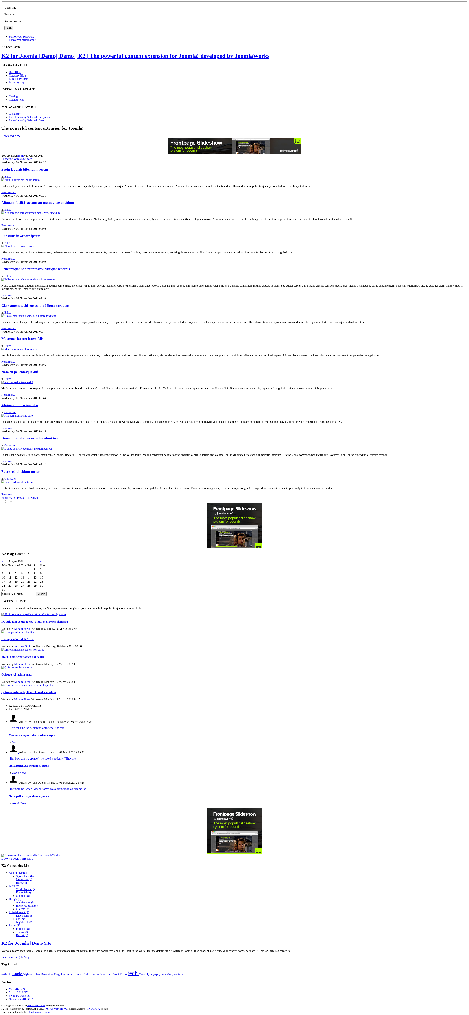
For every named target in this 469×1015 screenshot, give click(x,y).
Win (164, 974)
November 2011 (21, 999)
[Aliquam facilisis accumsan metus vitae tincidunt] (30, 212)
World (180, 974)
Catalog (13, 96)
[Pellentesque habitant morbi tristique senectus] (29, 279)
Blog (14, 742)
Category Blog (17, 75)
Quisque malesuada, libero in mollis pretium (28, 692)
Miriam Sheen (22, 628)
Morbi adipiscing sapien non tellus (22, 656)
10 (26, 497)
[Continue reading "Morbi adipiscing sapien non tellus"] (22, 649)
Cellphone (27, 974)
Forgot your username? (22, 39)
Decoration (47, 974)
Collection (10, 412)
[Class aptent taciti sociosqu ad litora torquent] (28, 315)
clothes (36, 974)
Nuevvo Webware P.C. (56, 1008)
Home (20, 155)
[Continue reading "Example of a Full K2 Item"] (18, 632)
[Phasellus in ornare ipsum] (17, 246)
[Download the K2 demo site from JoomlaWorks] (30, 855)
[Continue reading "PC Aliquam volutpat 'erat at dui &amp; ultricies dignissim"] (33, 614)
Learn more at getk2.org (15, 957)
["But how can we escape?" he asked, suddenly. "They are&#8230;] (14, 752)
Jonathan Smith (23, 646)
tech (133, 973)
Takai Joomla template (39, 1012)
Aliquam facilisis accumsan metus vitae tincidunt (37, 202)
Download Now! (11, 135)
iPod (86, 974)
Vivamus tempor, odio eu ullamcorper (32, 735)
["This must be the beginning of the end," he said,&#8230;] (14, 721)
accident (5, 974)
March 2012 (18, 992)
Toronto (143, 974)
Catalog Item (16, 99)
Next (31, 497)
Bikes (7, 176)
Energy (57, 974)
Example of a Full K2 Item (17, 639)
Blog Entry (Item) (19, 78)
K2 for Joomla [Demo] (135, 56)
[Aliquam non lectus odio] (17, 415)
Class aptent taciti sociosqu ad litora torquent (35, 305)
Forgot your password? (22, 36)
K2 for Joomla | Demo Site (26, 943)
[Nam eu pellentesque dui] (17, 382)
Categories (15, 113)
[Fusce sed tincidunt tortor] (17, 482)
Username (10, 7)
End (36, 497)
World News (19, 772)
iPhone (78, 974)
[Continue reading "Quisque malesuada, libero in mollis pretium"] (28, 685)
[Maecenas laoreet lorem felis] (19, 349)
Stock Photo (120, 974)
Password (10, 14)
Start (4, 497)
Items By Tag (16, 82)
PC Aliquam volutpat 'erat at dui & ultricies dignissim (34, 621)
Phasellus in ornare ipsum (20, 236)
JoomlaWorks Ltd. (36, 1005)
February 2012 (20, 995)
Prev (9, 497)
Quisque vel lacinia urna (16, 674)
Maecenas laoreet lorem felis (22, 339)
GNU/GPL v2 (93, 1008)
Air (10, 974)
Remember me (12, 21)
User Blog (15, 72)
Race (109, 974)
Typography (154, 974)
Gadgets (67, 974)
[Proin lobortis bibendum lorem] (20, 179)
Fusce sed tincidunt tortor (20, 471)
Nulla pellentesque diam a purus (29, 765)
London (94, 974)
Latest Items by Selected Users (26, 120)
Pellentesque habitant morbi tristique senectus (35, 269)
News (103, 974)
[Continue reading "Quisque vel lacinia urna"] (16, 667)
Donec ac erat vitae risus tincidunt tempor (32, 438)
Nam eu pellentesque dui (19, 372)
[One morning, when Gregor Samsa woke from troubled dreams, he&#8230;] (14, 782)
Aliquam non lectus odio (19, 405)
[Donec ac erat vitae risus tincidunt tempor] (26, 448)
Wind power (172, 974)
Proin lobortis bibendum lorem (24, 169)
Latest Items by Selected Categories (29, 117)
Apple (17, 974)
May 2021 (17, 989)
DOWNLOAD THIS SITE (17, 858)
